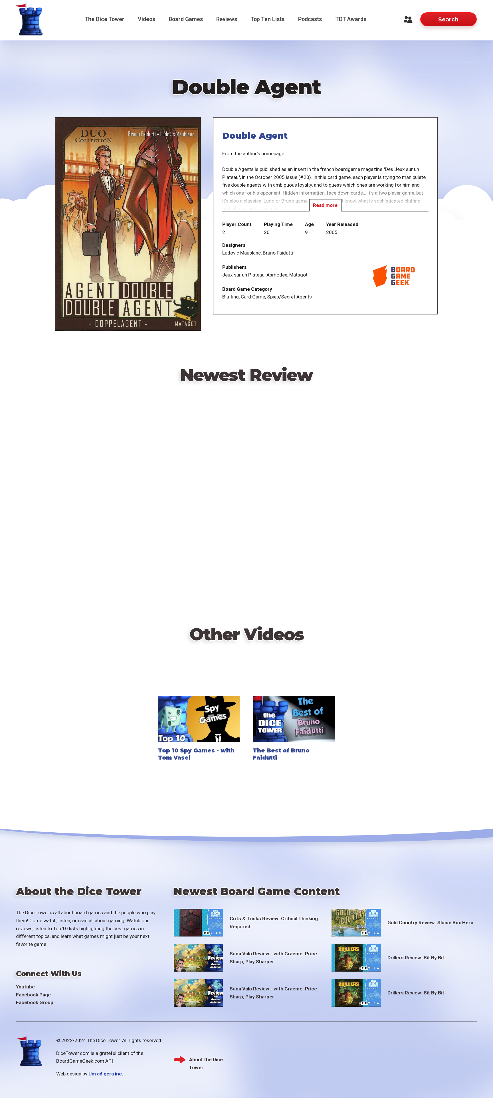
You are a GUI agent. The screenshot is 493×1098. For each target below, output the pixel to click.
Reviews (226, 19)
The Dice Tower (104, 19)
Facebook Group (34, 1002)
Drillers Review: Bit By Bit (415, 957)
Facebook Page (33, 995)
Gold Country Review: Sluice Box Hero (430, 922)
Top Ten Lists (267, 19)
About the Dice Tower (206, 1060)
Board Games (186, 19)
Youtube (25, 987)
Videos (146, 19)
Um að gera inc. (105, 1074)
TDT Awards (350, 19)
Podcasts (310, 19)
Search (448, 19)
